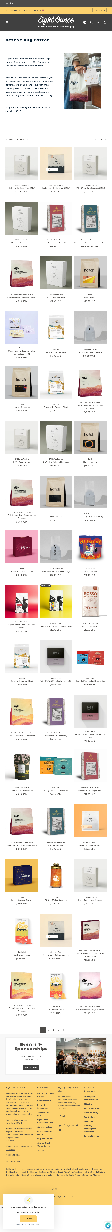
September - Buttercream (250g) (56, 188)
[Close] (2, 1207)
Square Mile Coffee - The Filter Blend (56, 626)
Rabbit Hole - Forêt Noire (22, 790)
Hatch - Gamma (90, 462)
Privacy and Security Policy (91, 1098)
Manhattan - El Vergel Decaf (90, 790)
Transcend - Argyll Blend (55, 352)
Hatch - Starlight (90, 297)
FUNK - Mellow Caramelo (56, 900)
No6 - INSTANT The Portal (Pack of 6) (56, 681)
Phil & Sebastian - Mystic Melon (90, 1009)
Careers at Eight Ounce (44, 1132)
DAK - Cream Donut (21, 462)
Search (40, 1150)
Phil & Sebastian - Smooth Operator (21, 297)
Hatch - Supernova (22, 407)
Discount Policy (91, 1112)
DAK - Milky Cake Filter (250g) (22, 188)
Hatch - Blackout (56, 516)
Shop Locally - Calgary (43, 1114)
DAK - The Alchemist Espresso (56, 462)
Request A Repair (45, 1138)
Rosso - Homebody (90, 626)
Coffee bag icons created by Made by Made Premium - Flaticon (56, 1197)
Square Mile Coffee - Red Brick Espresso (21, 626)
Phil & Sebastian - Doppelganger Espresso (22, 516)
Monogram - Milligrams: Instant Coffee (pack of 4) (21, 352)
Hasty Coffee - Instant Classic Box (90, 681)
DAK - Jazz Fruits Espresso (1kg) (56, 571)
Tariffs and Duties (92, 1108)
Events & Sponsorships (43, 1106)
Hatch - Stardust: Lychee (22, 571)
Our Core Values (44, 1127)
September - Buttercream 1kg (56, 955)
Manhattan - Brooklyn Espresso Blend (90, 243)
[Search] (91, 22)
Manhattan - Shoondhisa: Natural (56, 243)
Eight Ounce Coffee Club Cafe (45, 1121)
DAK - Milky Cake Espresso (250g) (90, 188)
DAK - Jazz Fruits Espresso (21, 243)
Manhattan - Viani (56, 845)
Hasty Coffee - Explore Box (56, 790)
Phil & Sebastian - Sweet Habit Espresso (90, 407)
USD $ (8, 3)
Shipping (88, 1104)
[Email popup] (84, 22)
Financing (88, 1121)
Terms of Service (91, 1136)
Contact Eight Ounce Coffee (43, 1144)
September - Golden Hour (90, 845)
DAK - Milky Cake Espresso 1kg (90, 516)
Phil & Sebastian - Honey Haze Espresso (22, 1009)
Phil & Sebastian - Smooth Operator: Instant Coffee (90, 955)
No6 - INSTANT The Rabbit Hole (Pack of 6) (90, 735)
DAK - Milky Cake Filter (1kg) (90, 352)
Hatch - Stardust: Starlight (22, 900)
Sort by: (12, 139)
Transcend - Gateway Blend (56, 407)
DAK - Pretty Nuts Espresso (90, 900)
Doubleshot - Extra (22, 955)
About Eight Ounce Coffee (45, 1095)
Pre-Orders (89, 1117)
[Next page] (69, 1030)
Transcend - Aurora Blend (22, 681)
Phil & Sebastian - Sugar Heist (22, 736)
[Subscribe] (78, 1116)
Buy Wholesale (44, 1100)
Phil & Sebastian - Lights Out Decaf (22, 845)
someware (10, 1149)
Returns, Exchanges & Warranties (90, 1129)
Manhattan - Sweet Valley (56, 736)
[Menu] (7, 22)
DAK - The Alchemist (56, 297)
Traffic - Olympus (90, 571)
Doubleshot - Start (56, 1009)
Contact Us (11, 1161)
